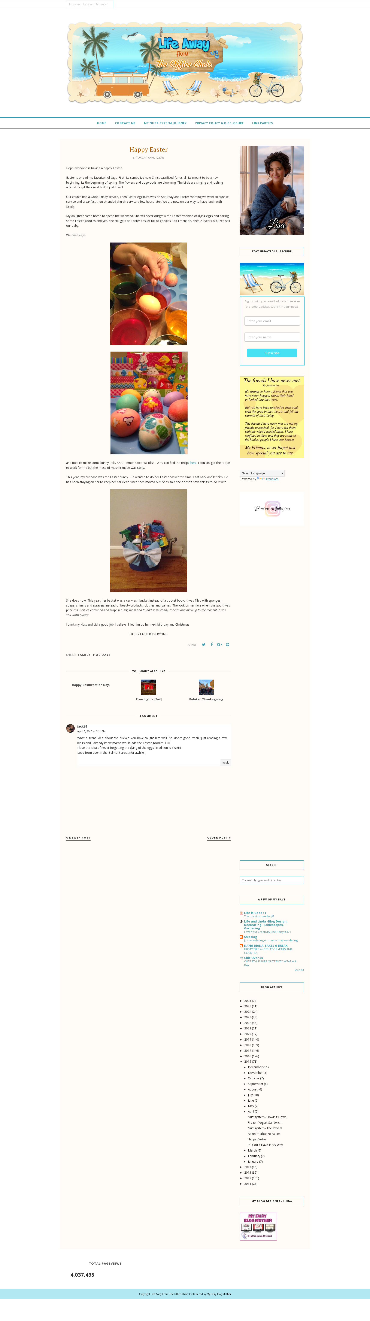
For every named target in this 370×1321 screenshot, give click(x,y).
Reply (225, 762)
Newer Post (80, 837)
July (250, 1095)
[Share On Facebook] (211, 644)
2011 (247, 1184)
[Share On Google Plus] (219, 644)
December (255, 1067)
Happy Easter (257, 1139)
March (252, 1150)
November (255, 1073)
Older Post (217, 837)
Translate (272, 479)
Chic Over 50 (253, 958)
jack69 (82, 726)
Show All (299, 969)
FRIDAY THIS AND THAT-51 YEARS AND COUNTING (268, 951)
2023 (247, 1017)
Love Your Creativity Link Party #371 (267, 932)
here (193, 463)
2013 (247, 1172)
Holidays (102, 655)
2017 (247, 1050)
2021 (247, 1028)
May (251, 1106)
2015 (247, 1061)
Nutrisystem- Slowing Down (267, 1117)
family (84, 655)
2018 (247, 1045)
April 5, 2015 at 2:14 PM (91, 731)
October (253, 1078)
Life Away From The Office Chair (169, 1294)
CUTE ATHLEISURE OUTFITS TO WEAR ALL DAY (270, 963)
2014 (247, 1167)
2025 (247, 1006)
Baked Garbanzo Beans (264, 1134)
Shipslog (250, 937)
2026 (247, 1001)
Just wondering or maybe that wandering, (271, 940)
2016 (247, 1056)
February (254, 1156)
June (251, 1100)
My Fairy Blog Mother (219, 1294)
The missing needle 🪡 (259, 916)
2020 (247, 1034)
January (253, 1161)
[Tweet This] (203, 644)
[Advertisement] (272, 602)
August (253, 1089)
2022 (247, 1023)
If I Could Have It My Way (265, 1145)
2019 (247, 1039)
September (255, 1084)
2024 (247, 1011)
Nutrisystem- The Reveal (265, 1128)
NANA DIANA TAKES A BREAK (266, 946)
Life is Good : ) (255, 913)
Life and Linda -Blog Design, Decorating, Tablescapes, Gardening (265, 924)
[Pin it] (227, 644)
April (251, 1111)
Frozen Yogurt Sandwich (264, 1122)
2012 (247, 1178)
